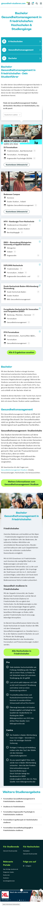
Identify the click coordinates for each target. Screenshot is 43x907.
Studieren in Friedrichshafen (14, 807)
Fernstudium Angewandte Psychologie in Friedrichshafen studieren (19, 813)
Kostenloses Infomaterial (16, 165)
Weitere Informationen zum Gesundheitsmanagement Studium (21, 483)
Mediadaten (26, 851)
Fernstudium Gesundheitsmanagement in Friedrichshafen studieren (19, 800)
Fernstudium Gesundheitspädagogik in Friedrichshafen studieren (18, 829)
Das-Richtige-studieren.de (10, 869)
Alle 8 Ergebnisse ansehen (21, 352)
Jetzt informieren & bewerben (11, 904)
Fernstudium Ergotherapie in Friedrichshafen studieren (20, 821)
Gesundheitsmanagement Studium (14, 470)
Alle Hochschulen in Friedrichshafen (21, 652)
